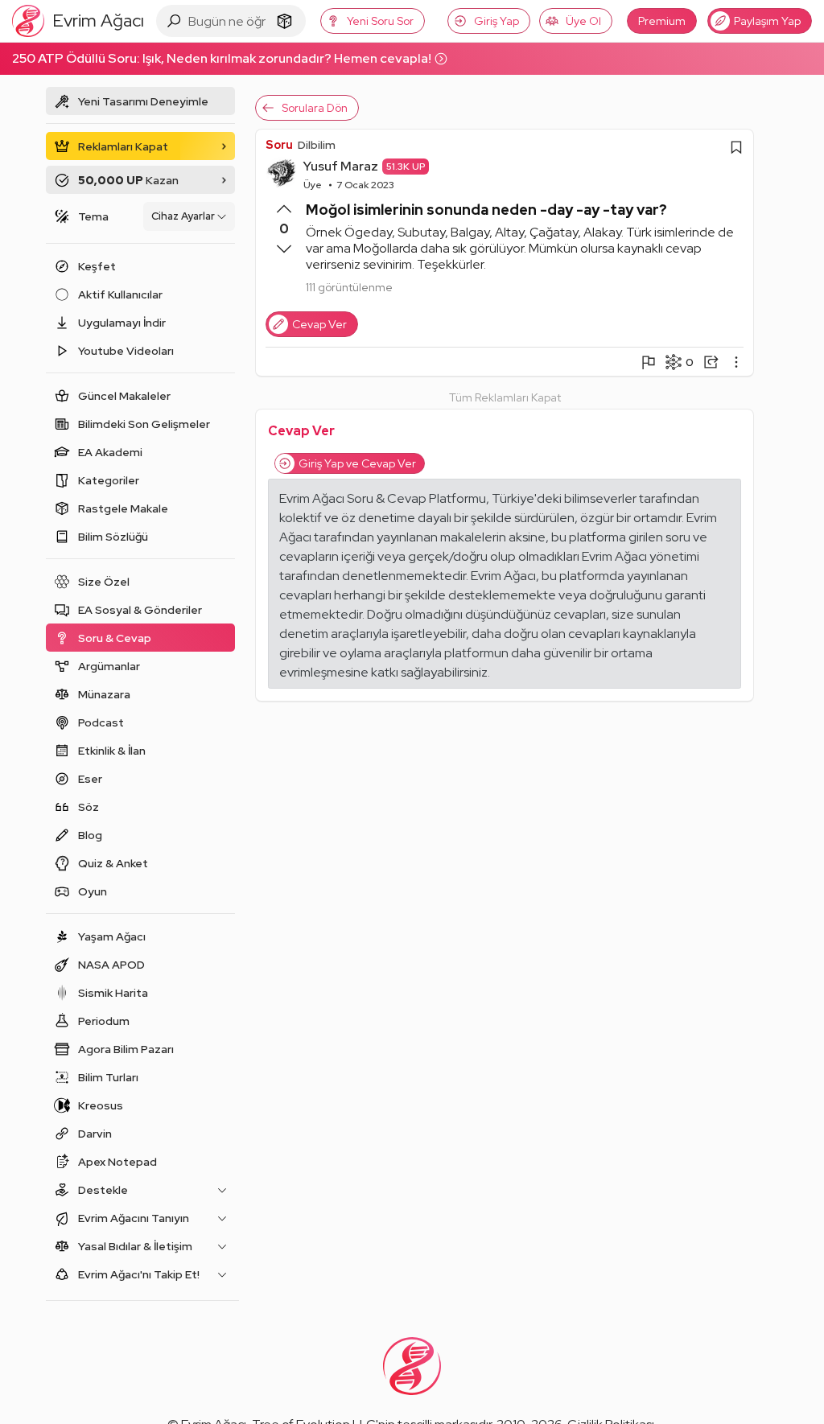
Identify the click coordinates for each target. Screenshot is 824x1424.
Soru (279, 145)
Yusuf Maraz (340, 166)
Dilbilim (317, 145)
